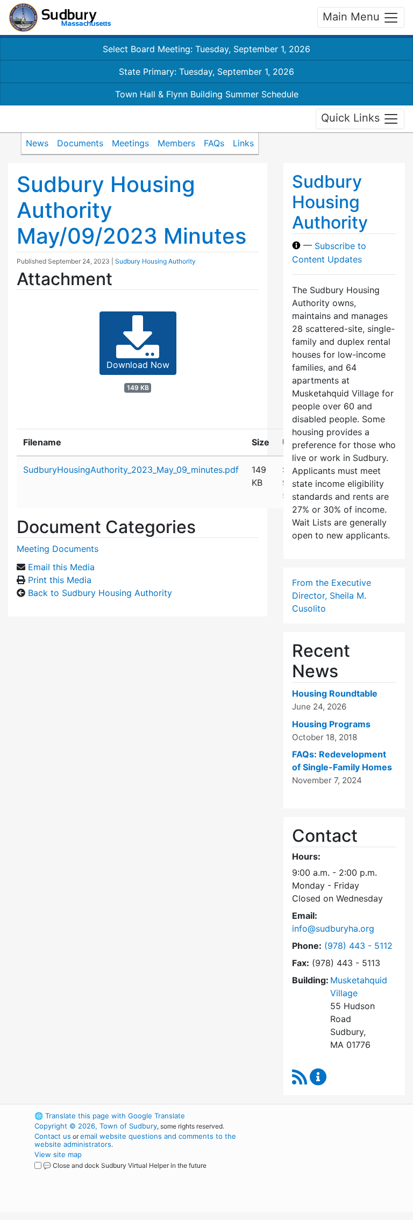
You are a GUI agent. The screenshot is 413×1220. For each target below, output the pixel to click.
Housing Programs (331, 724)
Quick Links (352, 117)
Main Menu (353, 16)
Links (243, 143)
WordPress (322, 1115)
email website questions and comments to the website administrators (135, 1140)
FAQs (214, 143)
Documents (80, 143)
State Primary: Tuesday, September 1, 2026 (206, 71)
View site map (58, 1154)
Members (176, 143)
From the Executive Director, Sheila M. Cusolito (331, 595)
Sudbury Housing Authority (155, 261)
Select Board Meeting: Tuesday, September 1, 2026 (206, 49)
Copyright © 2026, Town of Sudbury (95, 1126)
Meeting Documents (57, 548)
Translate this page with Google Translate (109, 1115)
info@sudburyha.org (333, 928)
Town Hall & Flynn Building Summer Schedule (206, 94)
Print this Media (59, 579)
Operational (341, 1175)
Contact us (52, 1136)
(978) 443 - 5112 (358, 945)
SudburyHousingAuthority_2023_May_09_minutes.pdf (131, 469)
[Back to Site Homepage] (60, 17)
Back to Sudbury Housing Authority (100, 592)
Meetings (130, 143)
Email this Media (61, 567)
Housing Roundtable (335, 693)
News (37, 143)
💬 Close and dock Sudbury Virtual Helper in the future (124, 1165)
